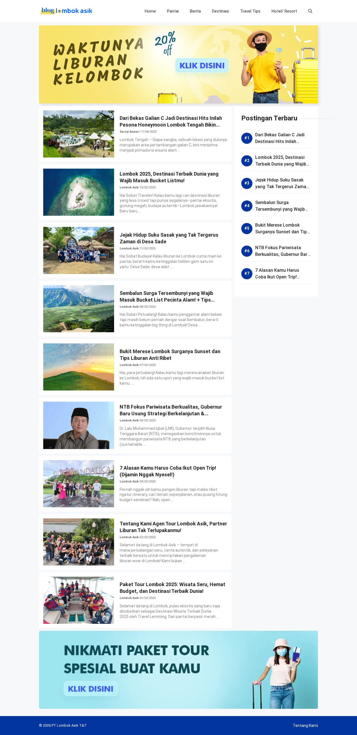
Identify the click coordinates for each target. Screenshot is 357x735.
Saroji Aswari (129, 132)
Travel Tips (250, 11)
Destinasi (220, 11)
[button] (310, 11)
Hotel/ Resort (284, 11)
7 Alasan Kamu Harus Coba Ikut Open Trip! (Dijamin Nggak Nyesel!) (279, 277)
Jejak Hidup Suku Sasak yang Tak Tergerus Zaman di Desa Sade (282, 186)
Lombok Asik (129, 187)
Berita (195, 11)
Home (150, 11)
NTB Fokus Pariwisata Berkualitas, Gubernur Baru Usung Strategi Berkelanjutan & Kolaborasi (171, 413)
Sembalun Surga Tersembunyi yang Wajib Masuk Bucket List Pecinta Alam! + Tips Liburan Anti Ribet (166, 299)
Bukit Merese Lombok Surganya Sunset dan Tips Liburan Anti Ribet (282, 231)
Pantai (173, 11)
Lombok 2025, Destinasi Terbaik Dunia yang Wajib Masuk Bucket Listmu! (280, 164)
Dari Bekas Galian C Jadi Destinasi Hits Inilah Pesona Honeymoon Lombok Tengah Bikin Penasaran (171, 124)
